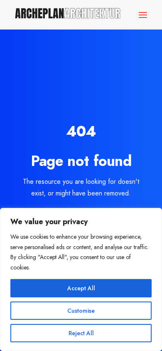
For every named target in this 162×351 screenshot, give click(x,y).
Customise (81, 311)
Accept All (81, 288)
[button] (143, 15)
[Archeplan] (67, 14)
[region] (81, 279)
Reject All (81, 333)
